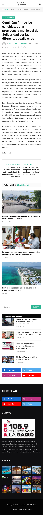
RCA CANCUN (31, 505)
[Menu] (3, 3)
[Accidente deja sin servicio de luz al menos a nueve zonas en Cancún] (21, 201)
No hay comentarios (10, 47)
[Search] (39, 3)
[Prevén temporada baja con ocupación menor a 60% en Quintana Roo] (21, 273)
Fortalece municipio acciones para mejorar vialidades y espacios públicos (26, 322)
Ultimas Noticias (8, 17)
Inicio (15, 509)
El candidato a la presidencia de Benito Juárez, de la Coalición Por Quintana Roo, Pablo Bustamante (11, 172)
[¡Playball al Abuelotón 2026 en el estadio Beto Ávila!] (8, 359)
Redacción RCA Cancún (18, 44)
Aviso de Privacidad (25, 509)
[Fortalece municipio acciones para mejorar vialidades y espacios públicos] (8, 322)
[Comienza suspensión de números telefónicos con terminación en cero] (8, 346)
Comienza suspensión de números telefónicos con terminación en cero (25, 346)
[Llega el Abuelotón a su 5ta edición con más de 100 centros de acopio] (8, 335)
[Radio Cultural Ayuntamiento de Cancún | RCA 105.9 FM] (21, 4)
